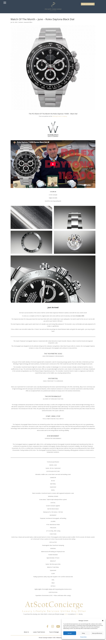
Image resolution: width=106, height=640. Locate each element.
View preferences (97, 633)
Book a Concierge (87, 4)
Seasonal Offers (28, 22)
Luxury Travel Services (39, 632)
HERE (66, 614)
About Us (26, 632)
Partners (21, 22)
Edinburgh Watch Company (60, 116)
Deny (83, 633)
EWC (77, 614)
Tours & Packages (54, 632)
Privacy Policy (83, 637)
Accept (70, 633)
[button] (103, 620)
